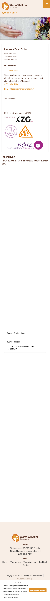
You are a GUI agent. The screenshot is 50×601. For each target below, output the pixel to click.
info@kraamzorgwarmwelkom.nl (20, 89)
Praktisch (43, 562)
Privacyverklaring (24, 578)
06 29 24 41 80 (12, 84)
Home (5, 562)
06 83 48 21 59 (10, 12)
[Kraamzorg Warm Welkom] (14, 6)
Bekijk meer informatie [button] (11, 597)
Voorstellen (15, 562)
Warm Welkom (29, 562)
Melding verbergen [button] (37, 590)
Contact (26, 565)
